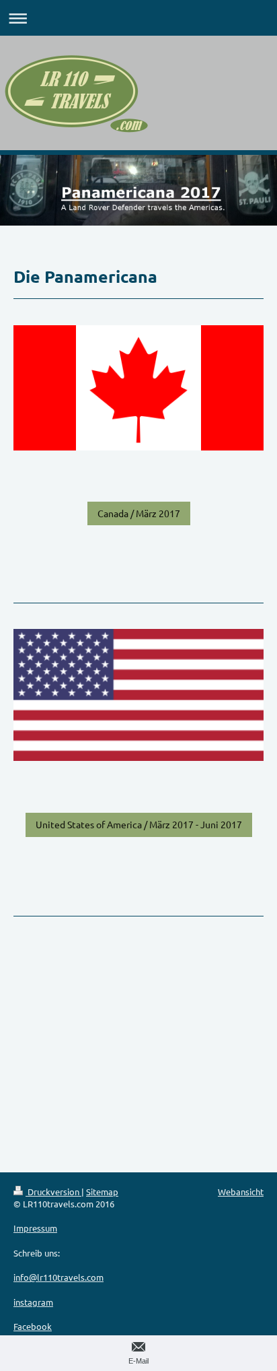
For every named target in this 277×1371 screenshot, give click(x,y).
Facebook (32, 1326)
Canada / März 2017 (138, 513)
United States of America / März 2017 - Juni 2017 (139, 824)
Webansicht (241, 1191)
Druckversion (53, 1191)
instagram (33, 1302)
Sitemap (102, 1191)
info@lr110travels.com (58, 1277)
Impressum (35, 1228)
